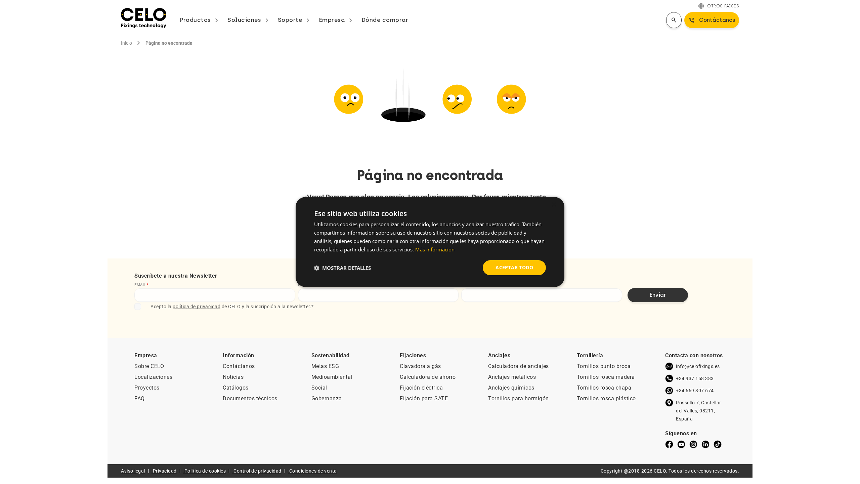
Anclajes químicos (511, 388)
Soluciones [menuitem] (249, 19)
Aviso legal (133, 471)
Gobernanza (326, 398)
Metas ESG (325, 366)
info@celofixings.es (698, 366)
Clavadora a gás (420, 366)
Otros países (718, 6)
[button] (342, 268)
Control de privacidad (257, 471)
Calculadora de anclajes (518, 366)
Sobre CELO (149, 366)
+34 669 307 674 (695, 390)
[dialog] (430, 242)
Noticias (233, 377)
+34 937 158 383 (695, 378)
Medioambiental (331, 377)
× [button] (553, 204)
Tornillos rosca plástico (606, 398)
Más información (435, 249)
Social (319, 388)
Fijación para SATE (424, 398)
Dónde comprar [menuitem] (384, 19)
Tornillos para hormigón (518, 398)
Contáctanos (239, 366)
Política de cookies (205, 471)
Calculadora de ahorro (428, 377)
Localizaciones (153, 377)
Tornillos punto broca (604, 366)
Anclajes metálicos (512, 377)
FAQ (139, 398)
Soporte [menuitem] (295, 19)
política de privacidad (196, 306)
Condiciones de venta (313, 471)
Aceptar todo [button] (514, 267)
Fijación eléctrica (421, 388)
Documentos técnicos (250, 398)
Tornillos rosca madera (606, 377)
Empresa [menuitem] (337, 19)
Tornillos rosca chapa (604, 388)
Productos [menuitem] (200, 19)
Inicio (126, 43)
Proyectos (147, 388)
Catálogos (236, 388)
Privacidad (165, 471)
